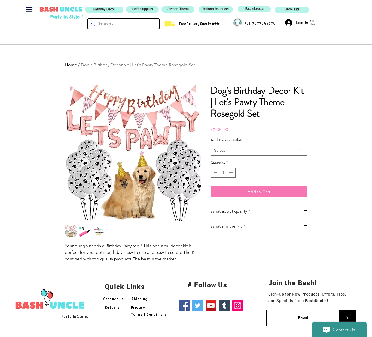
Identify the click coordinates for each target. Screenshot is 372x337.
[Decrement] (214, 172)
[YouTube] (211, 305)
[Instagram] (237, 305)
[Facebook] (184, 305)
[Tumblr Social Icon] (224, 305)
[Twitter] (197, 305)
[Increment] (231, 172)
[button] (29, 9)
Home (71, 64)
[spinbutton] (223, 172)
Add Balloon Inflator (230, 140)
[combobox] (259, 150)
